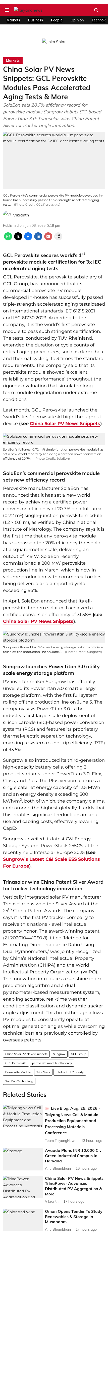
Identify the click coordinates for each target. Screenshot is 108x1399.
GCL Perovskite (16, 1063)
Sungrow (59, 1054)
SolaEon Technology (19, 1081)
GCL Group (78, 1054)
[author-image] (7, 215)
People (57, 20)
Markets (13, 20)
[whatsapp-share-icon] (8, 238)
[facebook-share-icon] (28, 238)
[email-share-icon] (48, 238)
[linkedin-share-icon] (38, 238)
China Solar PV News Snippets (65, 423)
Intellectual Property (70, 1072)
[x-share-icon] (18, 238)
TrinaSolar (43, 1072)
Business (35, 20)
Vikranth (21, 214)
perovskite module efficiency (52, 1063)
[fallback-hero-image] (23, 1116)
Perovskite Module (18, 1072)
